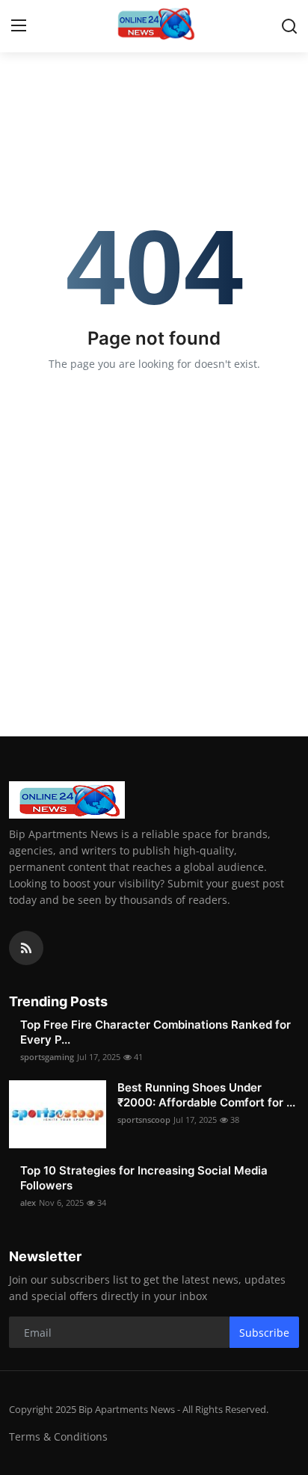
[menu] (18, 26)
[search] (289, 26)
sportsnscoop (143, 1119)
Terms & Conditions (58, 1436)
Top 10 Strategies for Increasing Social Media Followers (144, 1177)
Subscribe (264, 1332)
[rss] (26, 948)
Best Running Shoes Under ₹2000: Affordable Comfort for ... (206, 1094)
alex (28, 1202)
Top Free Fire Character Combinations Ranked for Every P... (155, 1032)
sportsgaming (47, 1056)
